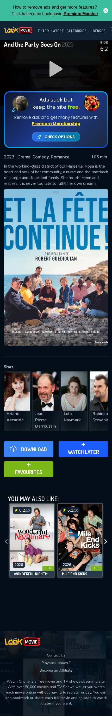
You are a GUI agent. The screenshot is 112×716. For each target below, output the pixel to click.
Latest (57, 31)
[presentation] (6, 541)
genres (99, 31)
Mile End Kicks (74, 574)
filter (43, 31)
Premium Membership (56, 124)
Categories (76, 31)
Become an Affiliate (56, 670)
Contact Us (56, 655)
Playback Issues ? (56, 662)
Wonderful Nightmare (32, 574)
